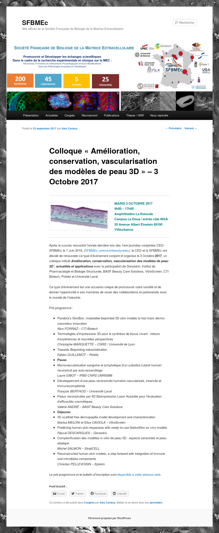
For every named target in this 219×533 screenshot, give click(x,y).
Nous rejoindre (159, 115)
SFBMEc (35, 22)
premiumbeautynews (114, 250)
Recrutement (90, 115)
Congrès (70, 115)
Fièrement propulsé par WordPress (109, 518)
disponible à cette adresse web (138, 474)
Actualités (52, 115)
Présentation (31, 115)
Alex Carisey (69, 128)
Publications (111, 115)
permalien (156, 502)
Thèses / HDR (135, 115)
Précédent (173, 128)
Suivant (191, 128)
